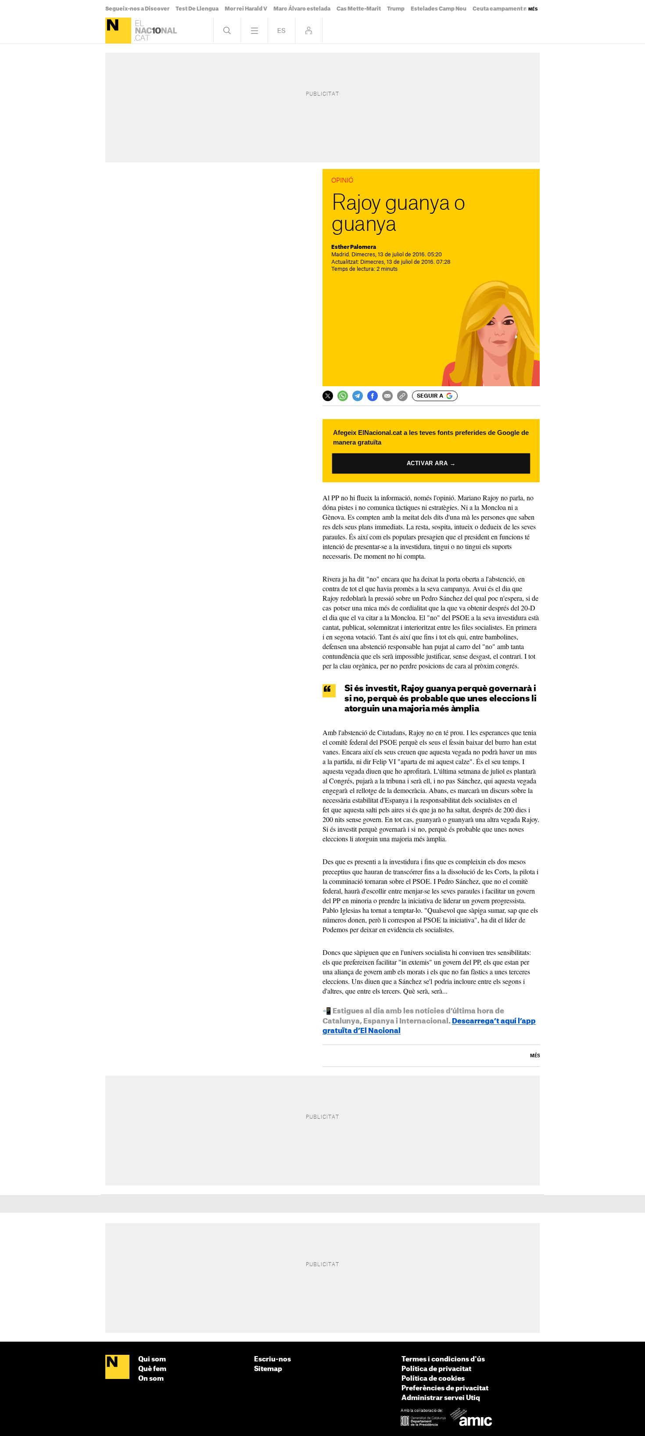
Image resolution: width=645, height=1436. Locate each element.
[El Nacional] (118, 30)
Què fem (152, 1369)
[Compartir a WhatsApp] (342, 396)
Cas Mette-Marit (359, 8)
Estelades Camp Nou (438, 8)
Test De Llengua (197, 8)
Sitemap (268, 1369)
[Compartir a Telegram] (357, 396)
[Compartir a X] (327, 396)
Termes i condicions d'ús (443, 1359)
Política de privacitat (436, 1369)
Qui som (152, 1359)
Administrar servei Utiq (440, 1398)
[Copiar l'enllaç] (402, 396)
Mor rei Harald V (246, 8)
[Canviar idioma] (281, 30)
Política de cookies (433, 1378)
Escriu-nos (272, 1359)
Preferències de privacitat (444, 1388)
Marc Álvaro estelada (301, 8)
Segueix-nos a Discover (137, 8)
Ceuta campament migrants (510, 8)
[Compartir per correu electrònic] (387, 396)
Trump (396, 8)
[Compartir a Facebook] (372, 396)
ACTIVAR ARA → (431, 463)
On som (151, 1378)
